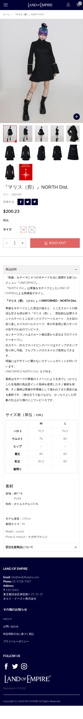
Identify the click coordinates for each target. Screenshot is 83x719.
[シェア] (20, 202)
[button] (6, 243)
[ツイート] (27, 202)
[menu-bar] (8, 5)
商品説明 (11, 269)
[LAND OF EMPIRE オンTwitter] (15, 666)
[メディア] (76, 116)
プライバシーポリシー (16, 641)
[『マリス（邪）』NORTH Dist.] (41, 71)
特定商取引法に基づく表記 (18, 634)
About (7, 619)
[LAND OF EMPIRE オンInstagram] (24, 666)
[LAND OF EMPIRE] (40, 5)
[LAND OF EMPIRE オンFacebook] (6, 666)
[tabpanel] (41, 71)
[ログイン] (68, 5)
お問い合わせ (11, 626)
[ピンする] (34, 202)
